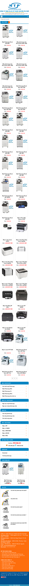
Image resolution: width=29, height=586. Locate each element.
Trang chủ (3, 19)
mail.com (14, 545)
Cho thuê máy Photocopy (8, 386)
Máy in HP (4, 425)
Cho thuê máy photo (7, 418)
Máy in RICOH (5, 433)
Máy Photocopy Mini (7, 393)
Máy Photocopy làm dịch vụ (9, 396)
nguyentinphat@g (8, 545)
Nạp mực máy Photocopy (8, 403)
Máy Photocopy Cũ (6, 391)
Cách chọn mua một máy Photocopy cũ (11, 557)
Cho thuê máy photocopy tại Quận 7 (18, 515)
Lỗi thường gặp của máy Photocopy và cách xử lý (13, 555)
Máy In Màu (5, 435)
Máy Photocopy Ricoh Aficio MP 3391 (21, 482)
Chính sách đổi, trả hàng (7, 568)
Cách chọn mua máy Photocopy (9, 552)
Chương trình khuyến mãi (7, 561)
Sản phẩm (7, 19)
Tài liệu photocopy (6, 455)
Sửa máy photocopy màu (8, 416)
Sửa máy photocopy (7, 413)
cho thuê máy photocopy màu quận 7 (19, 490)
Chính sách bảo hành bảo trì (8, 565)
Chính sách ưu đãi (6, 564)
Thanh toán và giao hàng (7, 567)
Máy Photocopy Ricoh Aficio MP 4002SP (8, 482)
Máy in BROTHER (6, 430)
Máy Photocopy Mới (7, 388)
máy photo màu (14, 498)
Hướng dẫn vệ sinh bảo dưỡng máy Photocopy (12, 554)
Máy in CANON (5, 428)
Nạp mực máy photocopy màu (9, 406)
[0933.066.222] (7, 445)
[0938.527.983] (15, 445)
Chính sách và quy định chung (8, 562)
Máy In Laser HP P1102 (7, 349)
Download (4, 453)
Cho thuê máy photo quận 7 (17, 507)
